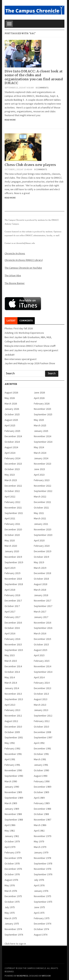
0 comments (42, 87)
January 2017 (41, 617)
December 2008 (42, 732)
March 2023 (11, 480)
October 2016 (12, 628)
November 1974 (13, 929)
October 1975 (12, 901)
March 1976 (11, 891)
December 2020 (13, 529)
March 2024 (40, 452)
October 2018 (41, 578)
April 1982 (39, 830)
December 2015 (42, 639)
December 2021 (42, 502)
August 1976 (11, 880)
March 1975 (11, 918)
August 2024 (11, 447)
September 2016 (43, 628)
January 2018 (41, 595)
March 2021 (40, 518)
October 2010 (41, 726)
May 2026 (10, 398)
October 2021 (41, 507)
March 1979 (40, 847)
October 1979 (12, 841)
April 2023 (39, 474)
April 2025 (10, 425)
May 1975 (10, 912)
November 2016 (42, 622)
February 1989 (41, 803)
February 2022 (12, 502)
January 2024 (41, 458)
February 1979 (12, 852)
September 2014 (43, 671)
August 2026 (11, 392)
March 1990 (11, 781)
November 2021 (13, 507)
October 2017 (12, 606)
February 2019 (12, 573)
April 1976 (39, 885)
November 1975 (42, 896)
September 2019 (14, 562)
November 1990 (13, 770)
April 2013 (10, 704)
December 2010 (13, 726)
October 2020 (12, 535)
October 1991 (41, 754)
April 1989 (39, 797)
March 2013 (40, 704)
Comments (26, 320)
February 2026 (41, 403)
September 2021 (14, 513)
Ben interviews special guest (20, 359)
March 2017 (40, 611)
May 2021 (39, 513)
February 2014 (41, 682)
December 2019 (42, 551)
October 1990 (41, 770)
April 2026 (39, 398)
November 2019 (13, 556)
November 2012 (13, 715)
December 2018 (42, 573)
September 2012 (43, 715)
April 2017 (10, 611)
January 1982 (12, 836)
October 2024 (12, 441)
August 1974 (40, 934)
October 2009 (12, 732)
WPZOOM (46, 975)
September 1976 (43, 874)
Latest (10, 320)
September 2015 (14, 650)
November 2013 (13, 693)
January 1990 (12, 786)
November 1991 (13, 754)
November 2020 (42, 529)
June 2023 (39, 469)
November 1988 (13, 814)
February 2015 (41, 660)
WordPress (22, 975)
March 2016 (40, 633)
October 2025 (12, 414)
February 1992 (12, 748)
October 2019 (41, 556)
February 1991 (12, 764)
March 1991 (40, 759)
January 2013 (41, 710)
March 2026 (11, 403)
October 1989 (41, 792)
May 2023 (10, 474)
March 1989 (11, 803)
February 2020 (41, 545)
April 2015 (39, 655)
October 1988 (41, 814)
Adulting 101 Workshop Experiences (24, 332)
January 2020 (12, 551)
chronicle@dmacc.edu (25, 243)
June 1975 (39, 907)
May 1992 (10, 743)
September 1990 (14, 775)
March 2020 (11, 545)
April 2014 (39, 677)
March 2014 (11, 682)
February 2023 (41, 480)
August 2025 (11, 420)
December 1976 (13, 868)
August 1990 (40, 775)
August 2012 (11, 721)
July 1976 (39, 880)
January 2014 (12, 688)
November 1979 (42, 836)
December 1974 (42, 923)
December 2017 (13, 600)
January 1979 (41, 852)
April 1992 (39, 743)
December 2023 (13, 463)
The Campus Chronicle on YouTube (23, 267)
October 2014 (12, 671)
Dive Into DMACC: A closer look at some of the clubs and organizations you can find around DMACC (34, 77)
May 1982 (10, 830)
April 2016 (10, 633)
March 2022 (40, 496)
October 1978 (12, 863)
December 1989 (42, 786)
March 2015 (11, 660)
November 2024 (42, 436)
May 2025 (39, 420)
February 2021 (12, 524)
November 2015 (13, 644)
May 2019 (39, 562)
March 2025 (40, 425)
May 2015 (10, 655)
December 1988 (42, 808)
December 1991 (42, 748)
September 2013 (14, 699)
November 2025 (42, 409)
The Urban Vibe (13, 275)
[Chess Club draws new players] (23, 146)
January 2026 (12, 409)
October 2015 (41, 644)
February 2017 (12, 617)
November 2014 (42, 666)
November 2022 (42, 485)
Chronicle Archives (15, 253)
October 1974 (41, 929)
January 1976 (41, 891)
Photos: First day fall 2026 (19, 328)
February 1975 (41, 918)
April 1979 (10, 847)
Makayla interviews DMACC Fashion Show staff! (30, 345)
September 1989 (14, 797)
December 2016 (13, 622)
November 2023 (42, 463)
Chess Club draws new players (30, 165)
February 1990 (41, 781)
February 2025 (12, 431)
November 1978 (42, 858)
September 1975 (43, 901)
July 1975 (10, 907)
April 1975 (39, 912)
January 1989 (12, 808)
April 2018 (10, 589)
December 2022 (13, 485)
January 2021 (41, 524)
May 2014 (10, 677)
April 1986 (10, 825)
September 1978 (43, 863)
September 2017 (43, 606)
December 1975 (13, 896)
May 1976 (10, 885)
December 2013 (42, 688)
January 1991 (41, 764)
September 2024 (43, 441)
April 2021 (10, 518)
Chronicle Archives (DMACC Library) (24, 260)
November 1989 (13, 792)
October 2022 (12, 491)
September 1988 (14, 819)
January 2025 (41, 431)
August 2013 (40, 699)
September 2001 (14, 737)
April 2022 (10, 496)
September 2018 (14, 584)
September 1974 (14, 934)
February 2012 (41, 721)
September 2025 (43, 414)
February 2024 (12, 458)
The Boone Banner (15, 283)
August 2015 (40, 650)
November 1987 (42, 819)
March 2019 (40, 567)
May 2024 (39, 447)
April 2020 (39, 540)
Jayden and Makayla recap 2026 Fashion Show (30, 363)
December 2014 (13, 666)
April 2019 (10, 567)
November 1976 (42, 868)
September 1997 (43, 737)
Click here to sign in (15, 943)
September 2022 (43, 491)
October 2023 (12, 469)
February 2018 (12, 595)
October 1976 (12, 874)
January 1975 (12, 923)
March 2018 (40, 589)
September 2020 (43, 535)
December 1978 (13, 858)
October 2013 (41, 693)
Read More (10, 119)
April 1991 (10, 759)
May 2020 (10, 540)
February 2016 (12, 639)
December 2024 (13, 436)
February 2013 (12, 710)
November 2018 (13, 578)
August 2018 (40, 584)
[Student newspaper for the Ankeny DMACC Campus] (34, 9)
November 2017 (42, 600)
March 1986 (40, 825)
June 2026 (39, 392)
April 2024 (10, 452)
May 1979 (39, 841)
